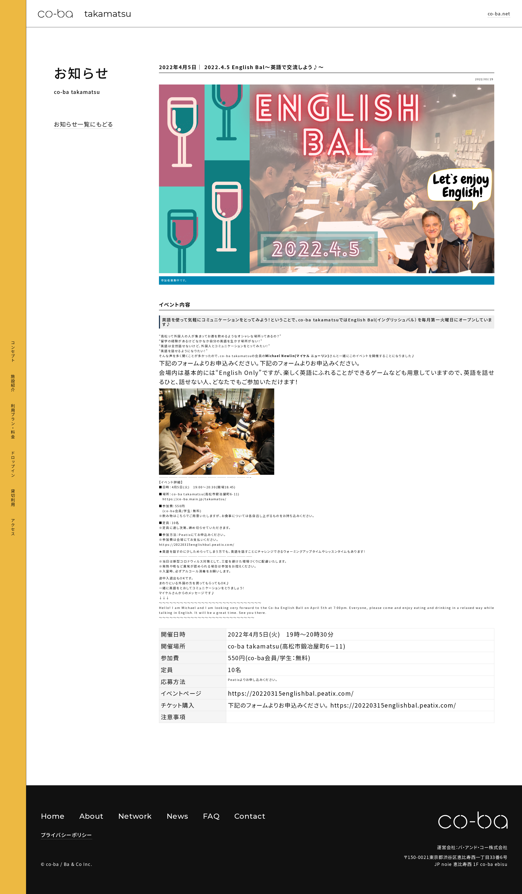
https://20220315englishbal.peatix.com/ (196, 544)
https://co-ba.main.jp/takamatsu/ (192, 499)
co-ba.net (499, 13)
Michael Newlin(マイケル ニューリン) (297, 356)
